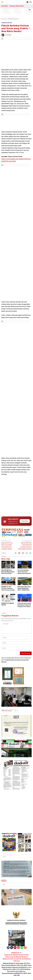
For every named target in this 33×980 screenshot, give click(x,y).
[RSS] (25, 947)
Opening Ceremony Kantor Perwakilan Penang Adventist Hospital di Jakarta (7, 545)
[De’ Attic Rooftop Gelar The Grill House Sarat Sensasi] (25, 564)
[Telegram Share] (26, 553)
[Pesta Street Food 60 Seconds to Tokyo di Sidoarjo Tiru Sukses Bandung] (25, 598)
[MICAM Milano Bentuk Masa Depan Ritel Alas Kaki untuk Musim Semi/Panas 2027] (8, 564)
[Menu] (2, 2)
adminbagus (8, 34)
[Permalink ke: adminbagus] (2, 34)
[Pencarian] (31, 2)
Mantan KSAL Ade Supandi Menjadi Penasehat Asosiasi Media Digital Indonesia (25, 545)
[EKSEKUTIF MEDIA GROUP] (8, 598)
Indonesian (8, 711)
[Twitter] (11, 947)
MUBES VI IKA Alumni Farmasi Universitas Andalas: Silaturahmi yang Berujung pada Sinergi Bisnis (8, 588)
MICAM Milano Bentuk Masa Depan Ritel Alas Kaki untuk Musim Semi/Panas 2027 (7, 571)
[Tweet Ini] (19, 553)
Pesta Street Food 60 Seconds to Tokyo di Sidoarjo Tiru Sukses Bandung (24, 605)
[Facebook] (8, 947)
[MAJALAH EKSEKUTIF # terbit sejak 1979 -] (16, 938)
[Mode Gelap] (27, 2)
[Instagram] (18, 947)
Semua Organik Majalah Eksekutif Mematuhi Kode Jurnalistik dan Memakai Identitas (17, 959)
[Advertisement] (16, 497)
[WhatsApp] (21, 947)
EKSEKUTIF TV (16, 953)
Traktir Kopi (24, 521)
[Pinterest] (15, 947)
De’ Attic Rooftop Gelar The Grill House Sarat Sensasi (24, 571)
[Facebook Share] (15, 553)
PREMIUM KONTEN (6, 22)
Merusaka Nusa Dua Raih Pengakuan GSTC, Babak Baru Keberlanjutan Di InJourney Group (24, 588)
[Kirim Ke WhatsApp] (30, 553)
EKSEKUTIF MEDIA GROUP (7, 604)
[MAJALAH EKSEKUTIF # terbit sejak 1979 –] (10, 2)
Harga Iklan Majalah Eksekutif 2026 (16, 955)
